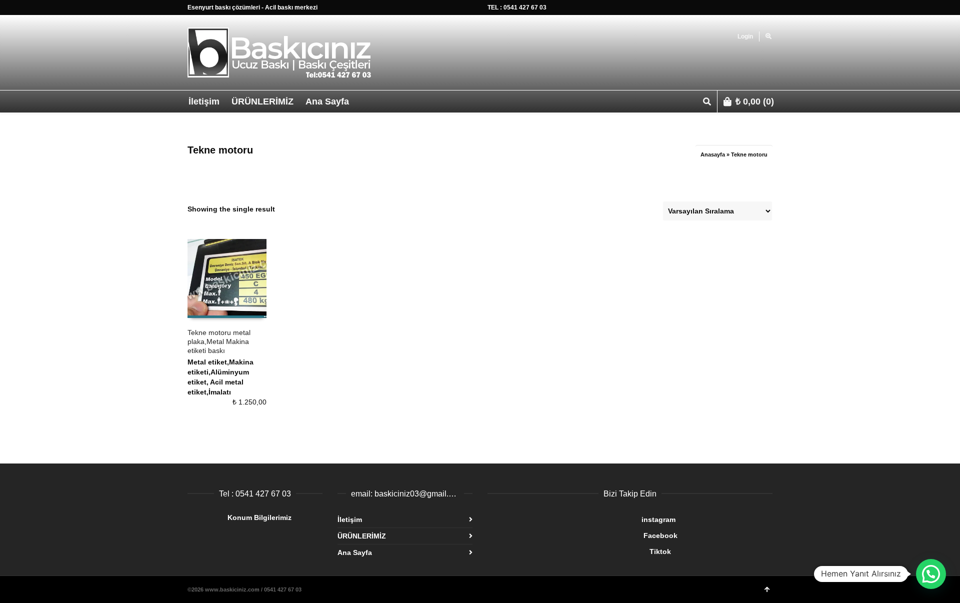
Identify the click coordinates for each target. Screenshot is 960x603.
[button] (931, 574)
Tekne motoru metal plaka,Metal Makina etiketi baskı (219, 341)
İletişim (350, 520)
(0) (755, 101)
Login (745, 36)
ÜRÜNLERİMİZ (362, 536)
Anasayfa (712, 155)
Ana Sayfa (355, 552)
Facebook (583, 536)
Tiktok (579, 552)
